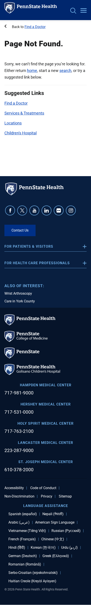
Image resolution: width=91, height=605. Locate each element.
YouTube (34, 210)
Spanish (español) (22, 514)
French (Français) (22, 539)
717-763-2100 (19, 431)
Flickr (59, 210)
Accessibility (14, 488)
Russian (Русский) (66, 530)
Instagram (71, 210)
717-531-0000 (19, 412)
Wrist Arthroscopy (18, 293)
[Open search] (73, 11)
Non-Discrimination (19, 496)
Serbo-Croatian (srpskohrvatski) (33, 572)
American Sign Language (54, 522)
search (65, 70)
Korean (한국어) (43, 547)
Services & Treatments (24, 113)
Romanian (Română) (24, 564)
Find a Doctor (35, 27)
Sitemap (65, 496)
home (32, 70)
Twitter (22, 210)
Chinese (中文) (52, 539)
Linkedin (46, 210)
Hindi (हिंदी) (16, 547)
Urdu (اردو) (69, 547)
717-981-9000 (19, 393)
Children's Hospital (20, 133)
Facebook (10, 210)
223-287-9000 (19, 450)
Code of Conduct (43, 488)
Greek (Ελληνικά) (55, 556)
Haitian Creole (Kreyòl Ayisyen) (32, 581)
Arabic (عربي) (19, 522)
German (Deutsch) (22, 556)
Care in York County (19, 301)
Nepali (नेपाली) (53, 514)
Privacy (46, 496)
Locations (13, 123)
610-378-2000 (19, 469)
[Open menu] (83, 11)
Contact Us (19, 230)
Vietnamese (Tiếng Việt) (27, 530)
